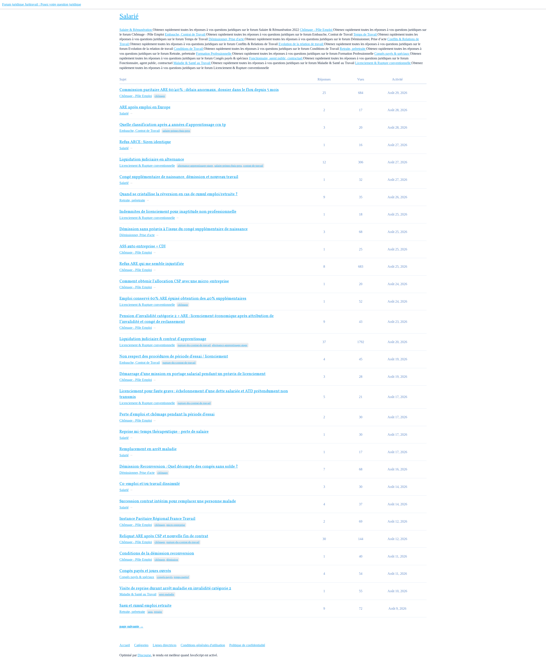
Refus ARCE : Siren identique (145, 142)
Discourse (144, 655)
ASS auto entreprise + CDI (142, 246)
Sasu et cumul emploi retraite (145, 605)
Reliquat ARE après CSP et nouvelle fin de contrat (163, 536)
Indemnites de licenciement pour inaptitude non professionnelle (177, 211)
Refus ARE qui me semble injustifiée (151, 264)
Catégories (141, 645)
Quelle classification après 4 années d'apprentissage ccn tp (172, 125)
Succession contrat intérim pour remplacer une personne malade (177, 501)
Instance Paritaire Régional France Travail (157, 519)
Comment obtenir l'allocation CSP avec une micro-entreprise (174, 281)
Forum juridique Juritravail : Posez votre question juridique (41, 4)
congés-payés (165, 577)
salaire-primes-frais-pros (176, 130)
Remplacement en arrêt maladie (148, 449)
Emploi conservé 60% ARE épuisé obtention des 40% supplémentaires (182, 298)
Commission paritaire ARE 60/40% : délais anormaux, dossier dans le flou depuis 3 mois (199, 90)
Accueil (124, 645)
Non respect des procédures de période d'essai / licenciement (173, 356)
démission (172, 559)
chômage (160, 96)
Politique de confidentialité (247, 645)
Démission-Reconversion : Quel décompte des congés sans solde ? (178, 466)
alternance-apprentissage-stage (195, 165)
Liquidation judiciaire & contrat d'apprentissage (162, 339)
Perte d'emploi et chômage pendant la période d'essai (167, 414)
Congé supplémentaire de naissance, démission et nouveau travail (178, 177)
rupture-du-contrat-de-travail (194, 345)
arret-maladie (166, 594)
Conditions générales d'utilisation (203, 645)
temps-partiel (181, 577)
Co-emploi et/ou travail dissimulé (149, 484)
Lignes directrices (164, 645)
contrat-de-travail (253, 165)
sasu (150, 611)
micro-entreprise (175, 524)
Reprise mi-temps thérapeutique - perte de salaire (164, 431)
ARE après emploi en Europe (144, 107)
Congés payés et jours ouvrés (145, 571)
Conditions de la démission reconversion (156, 553)
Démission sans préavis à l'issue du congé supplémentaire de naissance (183, 229)
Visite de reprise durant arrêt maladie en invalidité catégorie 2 (175, 588)
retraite (158, 611)
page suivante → (131, 626)
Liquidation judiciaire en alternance (151, 159)
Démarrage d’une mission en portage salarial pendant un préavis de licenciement (192, 374)
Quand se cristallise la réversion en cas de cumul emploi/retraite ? (178, 194)
